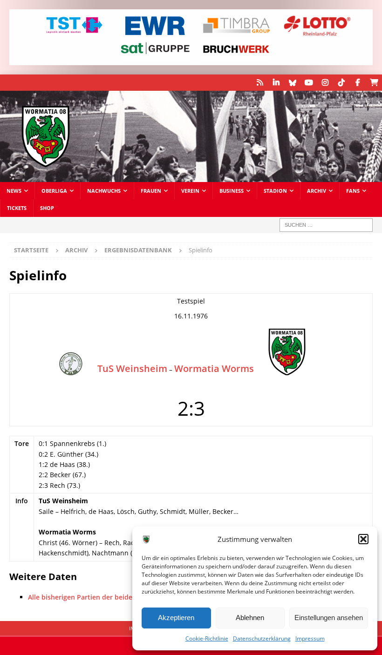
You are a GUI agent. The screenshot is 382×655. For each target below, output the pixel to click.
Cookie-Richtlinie (206, 638)
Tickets (17, 207)
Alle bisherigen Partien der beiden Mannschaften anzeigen (121, 597)
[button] (363, 539)
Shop (47, 207)
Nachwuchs (104, 190)
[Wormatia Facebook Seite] (357, 82)
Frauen (151, 190)
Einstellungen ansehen (328, 617)
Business (231, 190)
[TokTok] (341, 82)
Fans (353, 190)
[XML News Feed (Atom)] (260, 82)
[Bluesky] (292, 82)
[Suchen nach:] (326, 225)
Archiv (316, 190)
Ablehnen (250, 617)
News (14, 190)
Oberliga (54, 190)
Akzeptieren (176, 617)
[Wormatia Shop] (374, 82)
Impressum (310, 638)
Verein (190, 190)
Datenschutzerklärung (262, 638)
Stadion (275, 190)
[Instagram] (325, 82)
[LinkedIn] (276, 82)
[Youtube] (308, 82)
